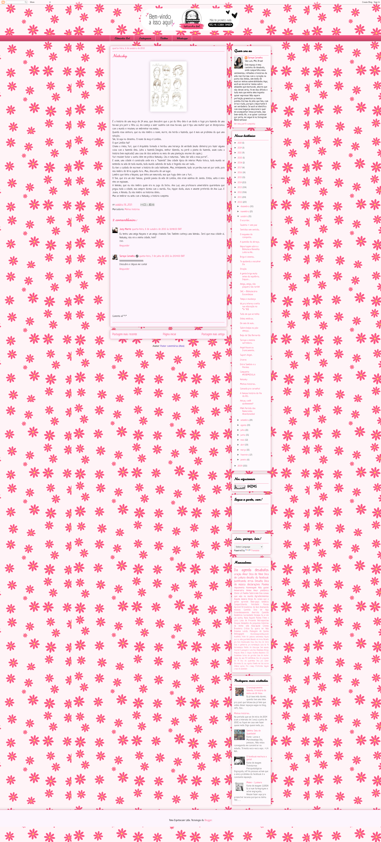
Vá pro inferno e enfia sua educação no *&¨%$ (250, 307)
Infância (236, 666)
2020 (240, 158)
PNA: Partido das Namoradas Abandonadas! (247, 411)
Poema (265, 584)
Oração (243, 269)
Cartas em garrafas (249, 656)
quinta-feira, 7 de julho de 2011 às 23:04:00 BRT (162, 256)
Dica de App (261, 610)
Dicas (250, 599)
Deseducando (245, 642)
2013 (240, 187)
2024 (240, 148)
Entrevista (237, 664)
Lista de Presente (248, 621)
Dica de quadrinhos (248, 661)
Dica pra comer (263, 661)
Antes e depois (246, 653)
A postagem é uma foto (248, 650)
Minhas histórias (132, 209)
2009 (240, 466)
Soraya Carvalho (127, 256)
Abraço (266, 650)
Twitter (164, 38)
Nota (246, 618)
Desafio (259, 581)
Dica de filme (256, 574)
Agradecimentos (262, 596)
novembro (245, 211)
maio (243, 440)
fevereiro (245, 455)
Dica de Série (264, 642)
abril (243, 445)
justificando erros (243, 581)
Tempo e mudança (248, 299)
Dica (256, 642)
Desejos (257, 615)
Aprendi (237, 607)
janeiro (244, 460)
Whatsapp (182, 38)
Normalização (238, 648)
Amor (245, 574)
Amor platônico (261, 590)
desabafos (262, 570)
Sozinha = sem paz (248, 225)
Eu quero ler (257, 629)
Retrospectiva (263, 621)
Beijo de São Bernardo (250, 335)
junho (243, 435)
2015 (240, 177)
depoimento (239, 587)
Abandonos (260, 650)
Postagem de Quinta (259, 631)
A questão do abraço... (250, 242)
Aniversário (239, 590)
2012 (240, 192)
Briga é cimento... (247, 257)
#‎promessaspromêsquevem (259, 634)
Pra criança (250, 666)
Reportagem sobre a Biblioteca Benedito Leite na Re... (250, 249)
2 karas (243, 360)
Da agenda (242, 570)
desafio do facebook (257, 577)
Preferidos (259, 666)
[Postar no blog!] (144, 204)
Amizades (245, 623)
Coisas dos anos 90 (240, 658)
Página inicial (169, 334)
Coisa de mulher (263, 656)
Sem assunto (264, 648)
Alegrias (237, 653)
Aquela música (240, 599)
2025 (240, 143)
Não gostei (263, 587)
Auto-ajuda (255, 626)
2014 (240, 182)
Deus (252, 642)
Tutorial (236, 650)
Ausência (255, 653)
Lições (242, 666)
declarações (253, 584)
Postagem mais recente (124, 334)
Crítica (246, 629)
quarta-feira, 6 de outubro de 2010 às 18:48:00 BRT (157, 229)
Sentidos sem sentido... (250, 230)
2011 (240, 197)
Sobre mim (254, 593)
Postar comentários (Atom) (172, 346)
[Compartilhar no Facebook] (150, 204)
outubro (244, 216)
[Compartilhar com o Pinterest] (153, 204)
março (244, 450)
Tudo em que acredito (249, 314)
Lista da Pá (265, 645)
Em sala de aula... (247, 323)
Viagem (266, 666)
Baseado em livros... (257, 639)
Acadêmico (237, 637)
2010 (240, 202)
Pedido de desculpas (251, 648)
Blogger (208, 820)
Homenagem (251, 587)
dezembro (245, 206)
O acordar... (245, 220)
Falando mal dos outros (261, 664)
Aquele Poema (255, 618)
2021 (240, 153)
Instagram (145, 38)
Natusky (243, 379)
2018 (240, 163)
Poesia (266, 604)
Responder (124, 245)
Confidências (251, 658)
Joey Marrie (125, 229)
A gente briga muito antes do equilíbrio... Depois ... (250, 276)
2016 (240, 172)
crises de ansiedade (240, 669)
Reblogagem (239, 634)
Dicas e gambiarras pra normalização (247, 645)
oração (237, 574)
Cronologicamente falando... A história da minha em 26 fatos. (256, 691)
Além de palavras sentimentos (252, 637)
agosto (244, 425)
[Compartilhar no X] (147, 204)
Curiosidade (248, 615)
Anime (248, 590)
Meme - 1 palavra (254, 782)
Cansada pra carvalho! (250, 389)
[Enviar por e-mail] (141, 204)
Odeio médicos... (247, 319)
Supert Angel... (246, 355)
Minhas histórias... (248, 384)
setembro (245, 420)
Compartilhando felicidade (246, 604)
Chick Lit (238, 593)
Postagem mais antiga (213, 334)
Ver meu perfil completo (244, 124)
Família (246, 593)
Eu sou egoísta (247, 664)
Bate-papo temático (260, 602)
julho (243, 430)
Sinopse (237, 623)
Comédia (247, 610)
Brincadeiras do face (250, 607)
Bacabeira (262, 653)
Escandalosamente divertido (246, 613)
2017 (240, 167)
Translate (255, 550)
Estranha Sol (122, 38)
